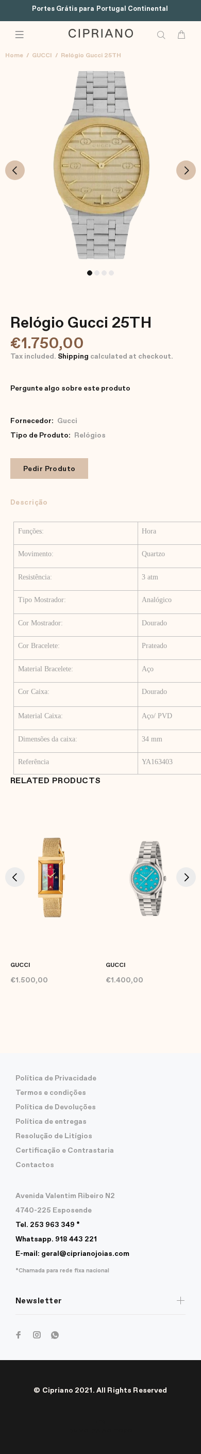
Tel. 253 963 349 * (47, 1225)
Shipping (73, 356)
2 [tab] (96, 273)
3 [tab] (104, 273)
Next (186, 170)
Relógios (90, 435)
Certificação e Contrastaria (64, 1150)
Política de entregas (51, 1121)
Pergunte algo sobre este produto (70, 388)
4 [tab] (111, 273)
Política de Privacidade (55, 1078)
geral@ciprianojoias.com (72, 1253)
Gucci (67, 421)
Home (14, 56)
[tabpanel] (100, 164)
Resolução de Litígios (53, 1136)
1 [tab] (89, 273)
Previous (15, 170)
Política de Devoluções (55, 1107)
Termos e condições (50, 1092)
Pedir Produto (49, 469)
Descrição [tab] (29, 502)
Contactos (34, 1165)
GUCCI (42, 56)
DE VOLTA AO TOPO (100, 1431)
